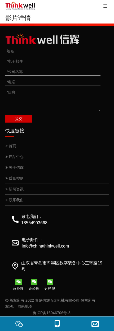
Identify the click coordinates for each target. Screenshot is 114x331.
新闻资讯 (16, 189)
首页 (12, 146)
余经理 (34, 289)
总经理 (18, 289)
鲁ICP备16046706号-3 (52, 313)
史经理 (49, 289)
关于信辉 (16, 167)
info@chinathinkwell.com (45, 246)
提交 (19, 118)
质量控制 (16, 178)
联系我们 (16, 200)
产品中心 (16, 157)
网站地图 (24, 306)
